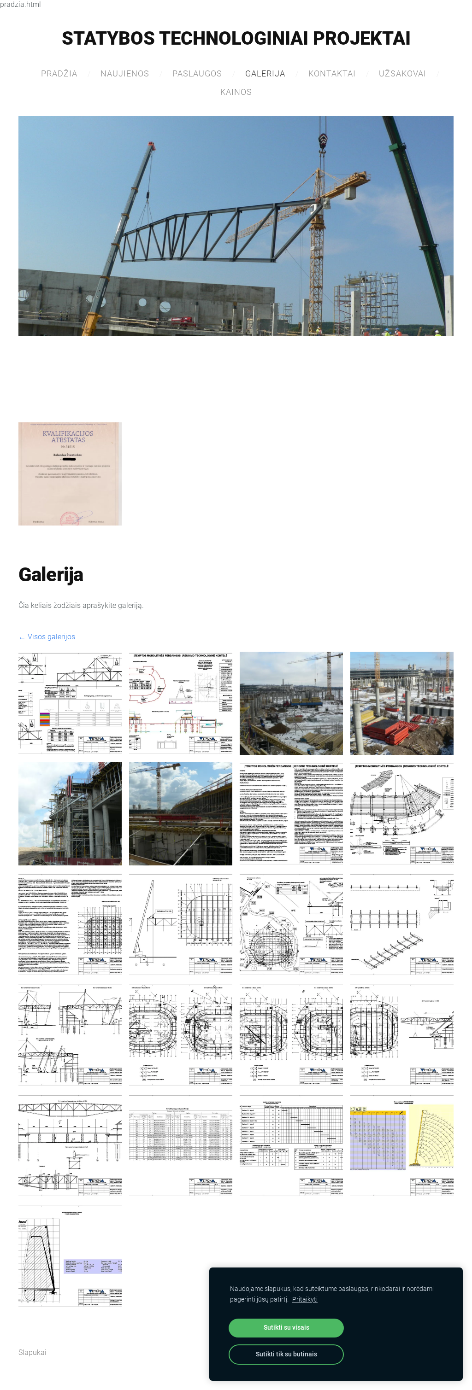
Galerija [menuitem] (265, 73)
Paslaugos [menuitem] (197, 73)
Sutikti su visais (286, 1328)
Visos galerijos (51, 636)
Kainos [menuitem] (236, 92)
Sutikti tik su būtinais (286, 1354)
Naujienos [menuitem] (124, 73)
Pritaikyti (305, 1299)
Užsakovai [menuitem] (402, 73)
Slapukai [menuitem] (32, 1352)
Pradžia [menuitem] (59, 73)
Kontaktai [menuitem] (332, 73)
